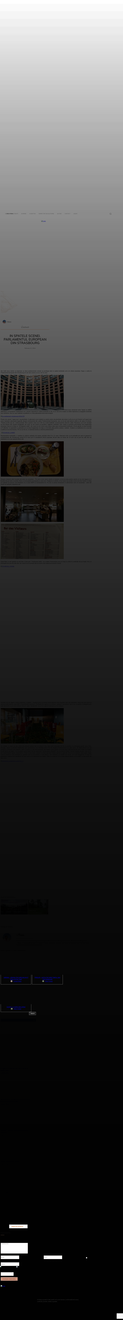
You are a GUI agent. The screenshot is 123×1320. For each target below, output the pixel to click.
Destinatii (25, 327)
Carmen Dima (17, 981)
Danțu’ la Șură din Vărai (16, 1007)
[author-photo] (12, 981)
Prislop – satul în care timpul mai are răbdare (47, 978)
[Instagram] (105, 1300)
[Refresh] (17, 1267)
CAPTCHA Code (19, 1274)
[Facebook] (100, 1300)
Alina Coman (49, 981)
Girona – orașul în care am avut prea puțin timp (16, 978)
